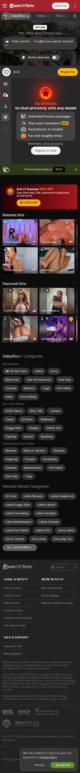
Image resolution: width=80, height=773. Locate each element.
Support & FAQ (13, 646)
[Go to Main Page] (24, 5)
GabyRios (11, 356)
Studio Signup (50, 595)
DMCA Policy (12, 603)
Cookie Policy (48, 757)
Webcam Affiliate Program (57, 603)
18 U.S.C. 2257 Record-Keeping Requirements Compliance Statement (38, 738)
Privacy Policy (12, 588)
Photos (63, 16)
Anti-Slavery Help (14, 625)
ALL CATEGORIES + (19, 547)
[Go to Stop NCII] (27, 723)
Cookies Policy (13, 610)
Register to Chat (45, 150)
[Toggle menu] (4, 6)
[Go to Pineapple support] (7, 723)
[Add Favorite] (6, 72)
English (60, 567)
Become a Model (51, 588)
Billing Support (13, 653)
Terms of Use (12, 595)
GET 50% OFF (29, 202)
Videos (43, 16)
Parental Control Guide (18, 618)
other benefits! (53, 143)
